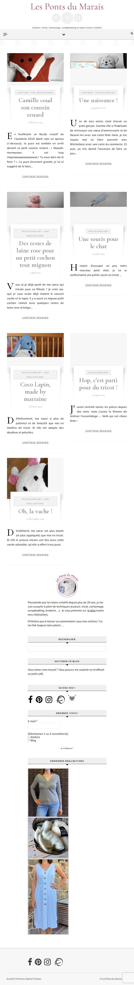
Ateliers (35, 737)
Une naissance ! (98, 100)
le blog (91, 610)
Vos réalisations (42, 93)
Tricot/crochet (105, 93)
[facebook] (30, 699)
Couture (22, 93)
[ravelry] (60, 699)
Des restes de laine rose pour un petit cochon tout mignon (35, 254)
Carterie (87, 93)
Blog (33, 740)
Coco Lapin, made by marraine (35, 392)
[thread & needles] (72, 699)
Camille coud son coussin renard (35, 107)
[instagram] (49, 699)
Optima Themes (33, 978)
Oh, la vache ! (35, 511)
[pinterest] (39, 699)
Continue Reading (35, 176)
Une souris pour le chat (98, 242)
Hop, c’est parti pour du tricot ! (98, 383)
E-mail (32, 721)
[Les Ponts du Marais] (67, 13)
